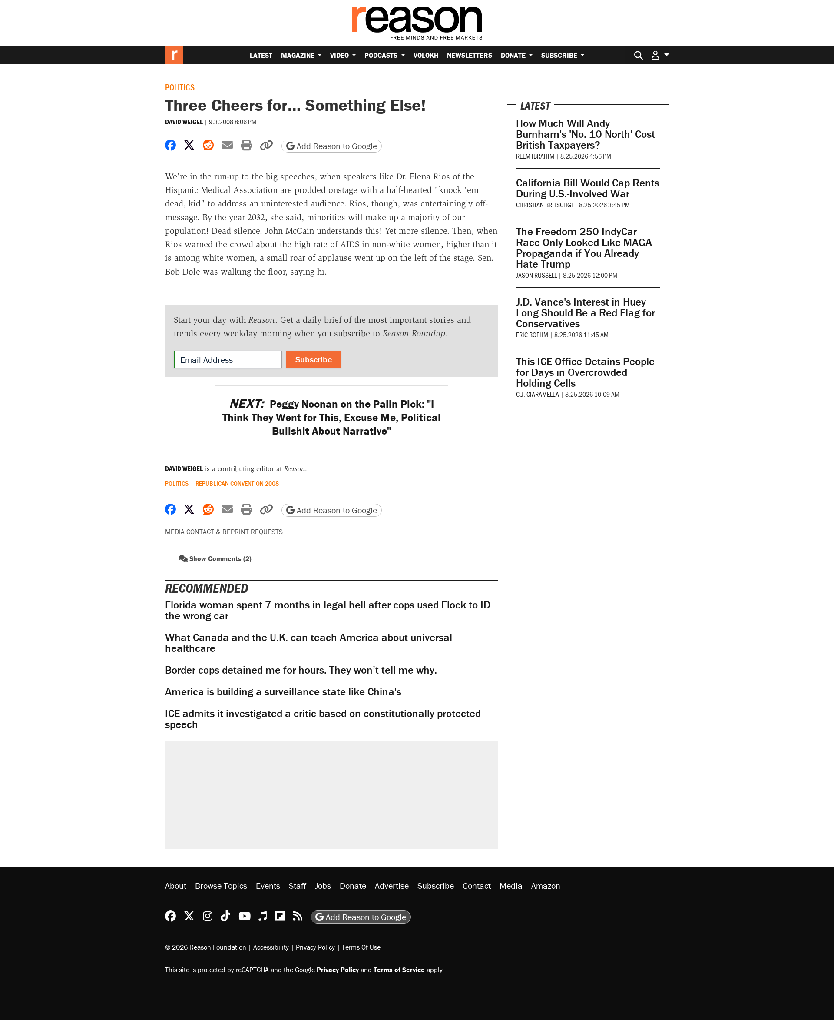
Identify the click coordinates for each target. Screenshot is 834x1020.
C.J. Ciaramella (537, 394)
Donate (514, 55)
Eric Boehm (532, 334)
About (175, 885)
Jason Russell (536, 274)
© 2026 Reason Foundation (205, 947)
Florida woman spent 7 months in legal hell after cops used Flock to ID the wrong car (327, 610)
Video (340, 55)
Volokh (426, 55)
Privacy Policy (315, 947)
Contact (477, 885)
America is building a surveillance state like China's (283, 691)
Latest (261, 55)
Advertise (392, 885)
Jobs (323, 885)
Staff (297, 885)
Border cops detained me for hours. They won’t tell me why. (301, 670)
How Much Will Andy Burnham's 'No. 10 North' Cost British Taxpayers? (585, 134)
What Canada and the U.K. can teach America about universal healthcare (308, 643)
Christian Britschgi (544, 204)
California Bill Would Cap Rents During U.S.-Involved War (587, 188)
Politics (180, 87)
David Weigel (184, 121)
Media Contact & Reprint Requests (224, 531)
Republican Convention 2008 (237, 483)
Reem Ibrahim (535, 155)
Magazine (298, 55)
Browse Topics (221, 885)
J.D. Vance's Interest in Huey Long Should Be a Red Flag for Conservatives (585, 312)
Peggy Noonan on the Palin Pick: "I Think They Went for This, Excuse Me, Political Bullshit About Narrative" (331, 417)
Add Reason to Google (336, 145)
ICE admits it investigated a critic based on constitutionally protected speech (323, 719)
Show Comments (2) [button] (220, 558)
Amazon (545, 885)
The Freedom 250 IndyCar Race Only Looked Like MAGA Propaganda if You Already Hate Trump (584, 248)
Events (268, 885)
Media (511, 885)
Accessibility (271, 947)
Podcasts (381, 55)
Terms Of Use (361, 947)
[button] (660, 55)
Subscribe (560, 55)
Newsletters (469, 55)
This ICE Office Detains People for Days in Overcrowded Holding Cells (585, 372)
